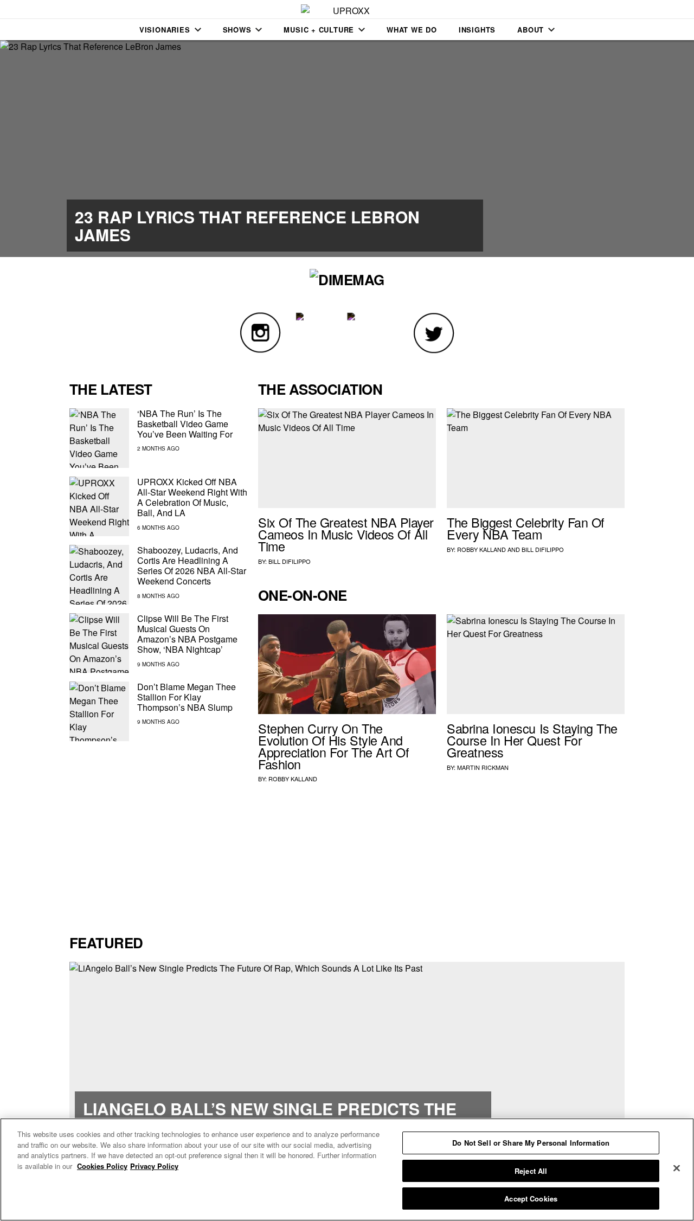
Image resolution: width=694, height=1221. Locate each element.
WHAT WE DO (412, 29)
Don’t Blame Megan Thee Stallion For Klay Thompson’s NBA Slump (186, 697)
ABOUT (530, 29)
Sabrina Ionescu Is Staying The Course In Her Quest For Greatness (532, 740)
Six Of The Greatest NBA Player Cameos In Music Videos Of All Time (346, 534)
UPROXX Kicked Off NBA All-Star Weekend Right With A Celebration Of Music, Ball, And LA (192, 497)
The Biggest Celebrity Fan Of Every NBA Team (526, 528)
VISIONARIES (164, 29)
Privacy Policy (154, 1166)
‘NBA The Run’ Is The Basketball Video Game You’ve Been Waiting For (185, 423)
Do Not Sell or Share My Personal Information (530, 1143)
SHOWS (237, 29)
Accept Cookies (530, 1198)
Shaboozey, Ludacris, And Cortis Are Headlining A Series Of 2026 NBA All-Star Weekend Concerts (191, 566)
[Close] (677, 1168)
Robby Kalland (481, 549)
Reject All (531, 1171)
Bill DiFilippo (289, 561)
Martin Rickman (483, 767)
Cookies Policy (102, 1166)
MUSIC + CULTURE (319, 29)
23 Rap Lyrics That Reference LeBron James (247, 225)
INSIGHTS (477, 29)
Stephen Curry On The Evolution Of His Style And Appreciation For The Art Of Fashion (333, 746)
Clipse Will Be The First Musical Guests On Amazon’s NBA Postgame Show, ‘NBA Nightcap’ (187, 634)
